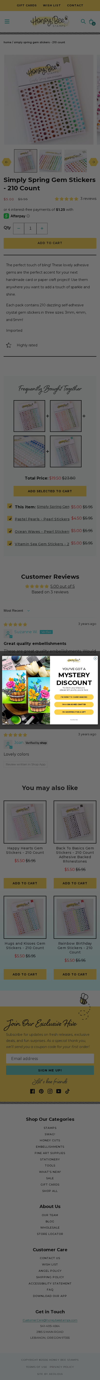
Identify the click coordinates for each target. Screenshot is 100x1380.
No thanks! (73, 719)
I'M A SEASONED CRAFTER (74, 704)
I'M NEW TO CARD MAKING (74, 697)
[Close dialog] (95, 658)
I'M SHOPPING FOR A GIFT (73, 712)
